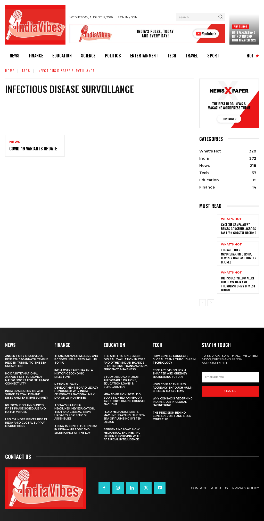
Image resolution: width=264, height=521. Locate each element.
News (14, 141)
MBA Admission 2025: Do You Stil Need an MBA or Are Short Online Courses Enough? (124, 399)
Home (9, 70)
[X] (146, 488)
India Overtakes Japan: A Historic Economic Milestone (73, 374)
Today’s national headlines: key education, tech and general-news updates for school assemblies (74, 412)
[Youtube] (160, 488)
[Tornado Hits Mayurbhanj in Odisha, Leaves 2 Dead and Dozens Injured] (208, 253)
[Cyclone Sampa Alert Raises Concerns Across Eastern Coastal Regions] (208, 226)
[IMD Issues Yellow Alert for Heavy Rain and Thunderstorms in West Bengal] (208, 281)
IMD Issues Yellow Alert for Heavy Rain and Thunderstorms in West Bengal (238, 284)
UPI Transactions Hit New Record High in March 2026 (244, 36)
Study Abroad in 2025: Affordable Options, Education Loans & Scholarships (121, 382)
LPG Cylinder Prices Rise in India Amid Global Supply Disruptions (26, 423)
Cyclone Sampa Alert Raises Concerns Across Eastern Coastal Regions (238, 228)
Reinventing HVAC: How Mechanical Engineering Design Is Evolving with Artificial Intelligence (122, 434)
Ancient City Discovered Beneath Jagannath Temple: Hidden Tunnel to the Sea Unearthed (27, 361)
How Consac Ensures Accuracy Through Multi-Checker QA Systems (173, 388)
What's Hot (240, 26)
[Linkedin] (132, 488)
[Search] (220, 17)
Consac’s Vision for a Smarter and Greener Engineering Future (170, 374)
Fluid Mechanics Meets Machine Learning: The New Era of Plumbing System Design (124, 417)
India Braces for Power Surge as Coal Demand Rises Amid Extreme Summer (26, 394)
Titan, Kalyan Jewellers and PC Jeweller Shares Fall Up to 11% (76, 359)
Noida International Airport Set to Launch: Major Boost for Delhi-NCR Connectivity (27, 378)
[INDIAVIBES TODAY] (35, 24)
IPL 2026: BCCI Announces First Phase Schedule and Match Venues (25, 409)
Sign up (230, 391)
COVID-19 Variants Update (33, 149)
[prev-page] (202, 302)
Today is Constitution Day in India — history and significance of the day (75, 429)
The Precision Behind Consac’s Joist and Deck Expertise (172, 416)
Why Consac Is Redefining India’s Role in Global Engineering (173, 402)
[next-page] (211, 302)
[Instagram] (118, 488)
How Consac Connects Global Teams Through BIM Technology (174, 359)
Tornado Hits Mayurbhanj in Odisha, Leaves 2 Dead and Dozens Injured (238, 256)
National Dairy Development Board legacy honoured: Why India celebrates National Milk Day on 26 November (76, 391)
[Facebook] (104, 488)
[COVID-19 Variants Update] (35, 117)
